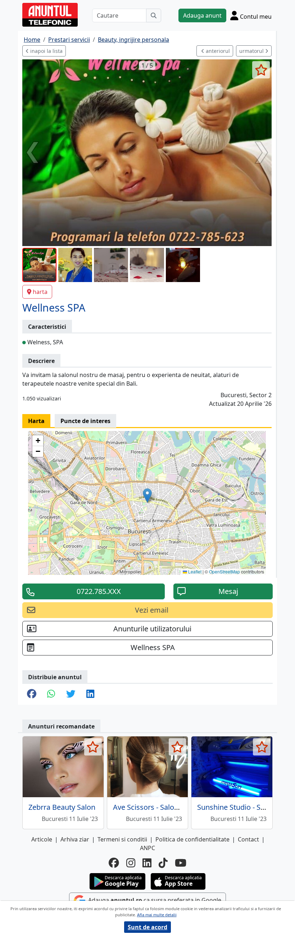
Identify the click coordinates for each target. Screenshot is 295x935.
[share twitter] (71, 694)
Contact (248, 839)
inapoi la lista (46, 50)
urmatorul (252, 50)
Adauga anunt (202, 15)
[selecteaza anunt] (261, 69)
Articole (41, 839)
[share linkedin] (90, 694)
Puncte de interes (85, 421)
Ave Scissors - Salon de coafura (164, 807)
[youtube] (180, 863)
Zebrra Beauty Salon (61, 807)
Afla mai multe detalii (157, 914)
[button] (147, 495)
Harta (36, 421)
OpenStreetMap (224, 571)
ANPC (147, 848)
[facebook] (114, 863)
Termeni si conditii (122, 839)
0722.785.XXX (99, 591)
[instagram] (130, 863)
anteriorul (217, 50)
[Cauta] (153, 15)
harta (40, 292)
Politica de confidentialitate (192, 839)
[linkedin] (146, 863)
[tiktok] (163, 863)
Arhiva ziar (74, 839)
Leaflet (194, 571)
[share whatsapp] (51, 694)
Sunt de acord (147, 927)
